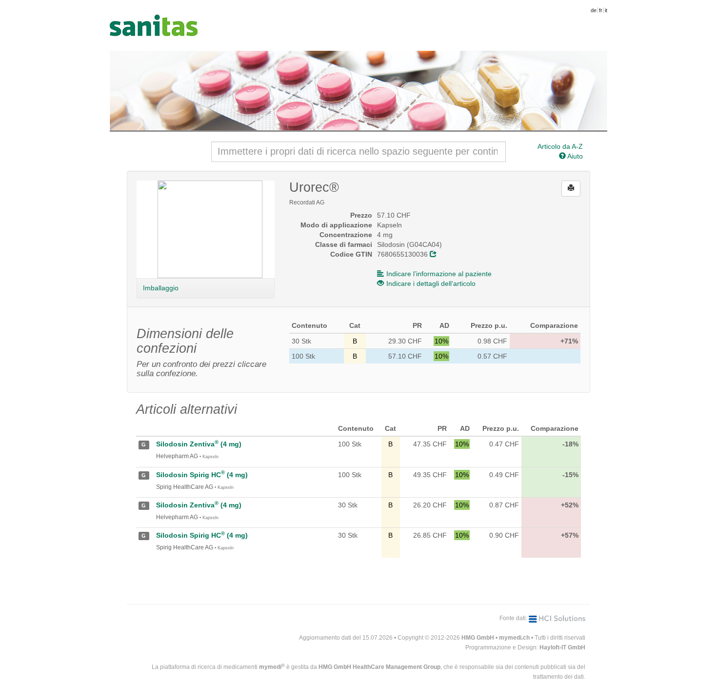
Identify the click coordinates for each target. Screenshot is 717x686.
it (606, 10)
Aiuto (574, 156)
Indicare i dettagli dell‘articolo (431, 283)
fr (600, 10)
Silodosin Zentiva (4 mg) (198, 444)
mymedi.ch (514, 637)
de (594, 10)
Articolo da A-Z (560, 146)
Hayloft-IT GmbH (562, 647)
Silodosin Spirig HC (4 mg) (202, 475)
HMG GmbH (477, 637)
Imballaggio (160, 288)
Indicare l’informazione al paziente (439, 274)
